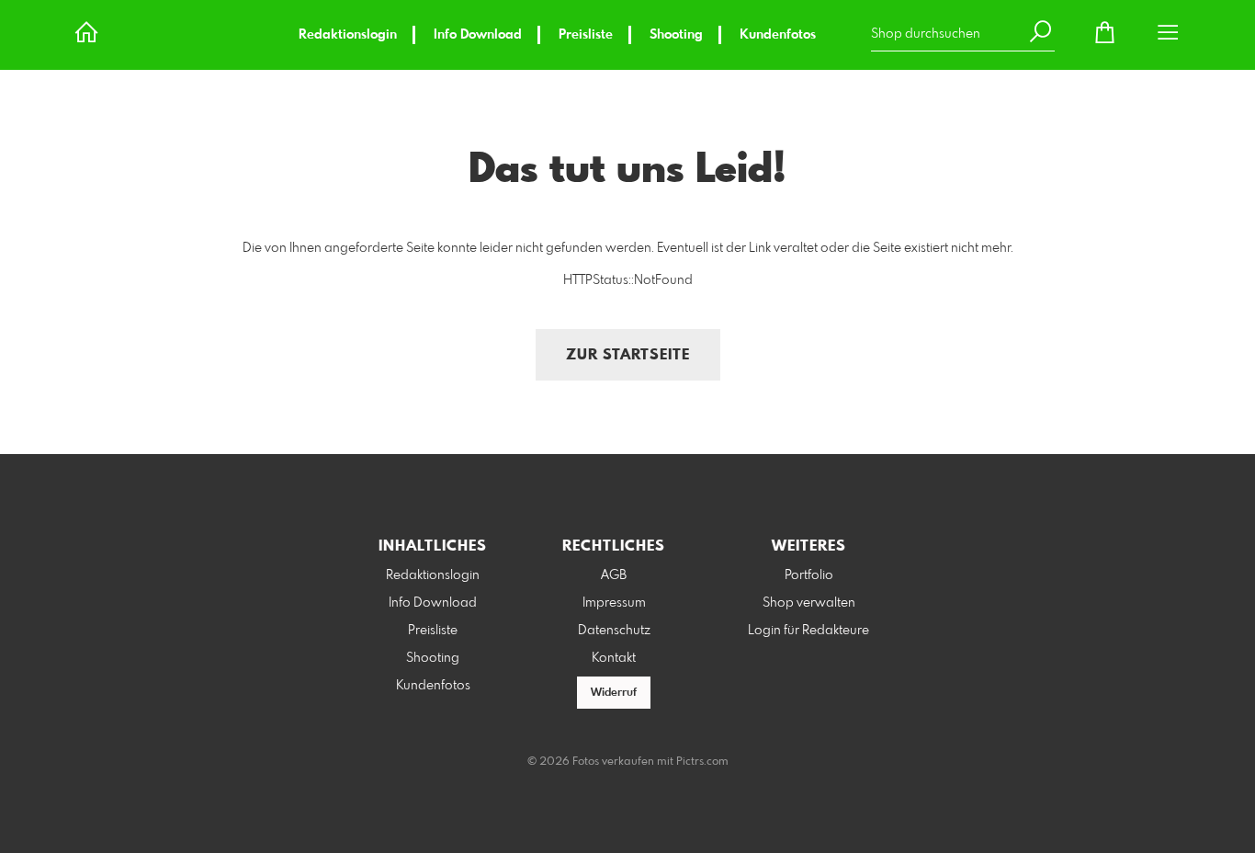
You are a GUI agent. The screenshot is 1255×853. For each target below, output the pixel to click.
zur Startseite (628, 355)
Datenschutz (614, 630)
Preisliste (586, 34)
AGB (614, 575)
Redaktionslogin (348, 34)
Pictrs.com (702, 762)
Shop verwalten (809, 603)
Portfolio (809, 575)
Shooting (676, 34)
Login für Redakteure (808, 630)
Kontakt (614, 658)
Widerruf (614, 693)
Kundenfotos (778, 34)
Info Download (478, 34)
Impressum (614, 603)
